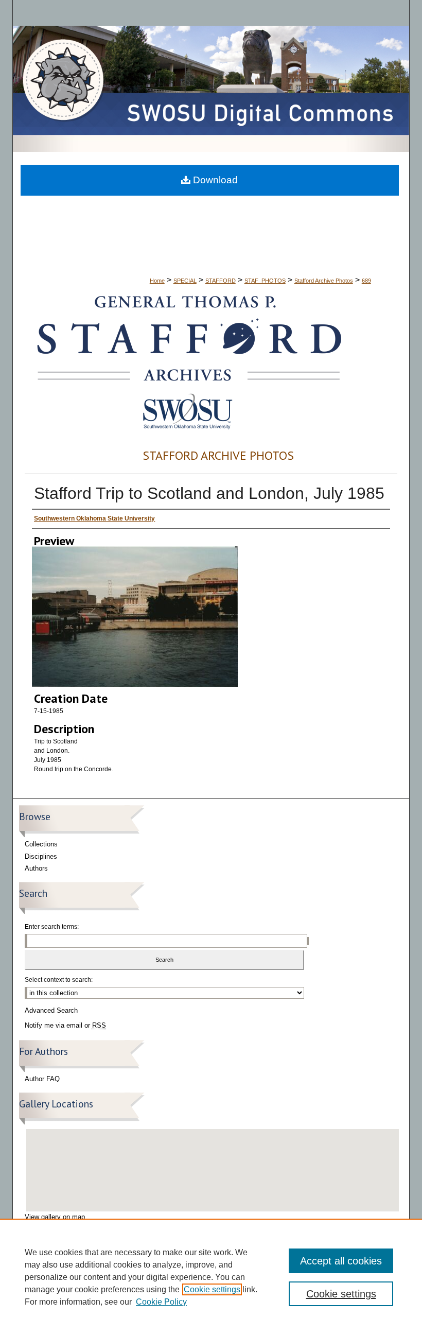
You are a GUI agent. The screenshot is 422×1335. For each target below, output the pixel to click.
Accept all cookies (341, 1261)
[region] (211, 1277)
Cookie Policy (161, 1301)
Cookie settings (212, 1289)
